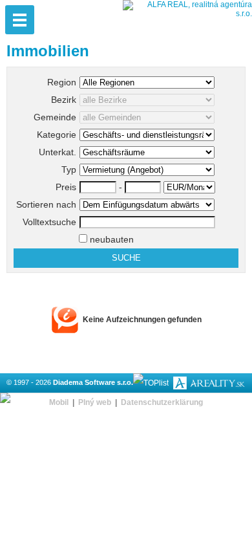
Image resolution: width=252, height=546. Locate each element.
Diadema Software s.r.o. (93, 382)
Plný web (94, 402)
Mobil (58, 402)
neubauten (110, 239)
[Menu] (19, 19)
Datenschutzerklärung (162, 402)
